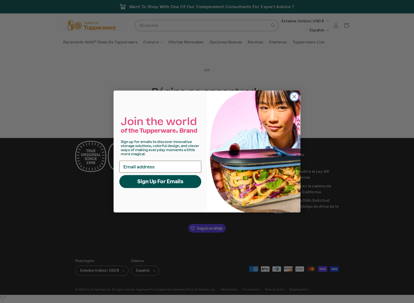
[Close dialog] (294, 96)
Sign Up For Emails (160, 181)
